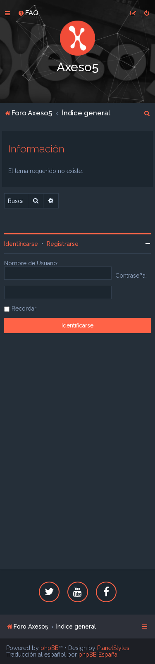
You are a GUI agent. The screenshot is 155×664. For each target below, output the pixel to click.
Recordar (24, 308)
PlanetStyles (113, 648)
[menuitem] (28, 13)
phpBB (50, 648)
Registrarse (63, 244)
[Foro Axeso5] (77, 38)
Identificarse (21, 244)
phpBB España (98, 654)
